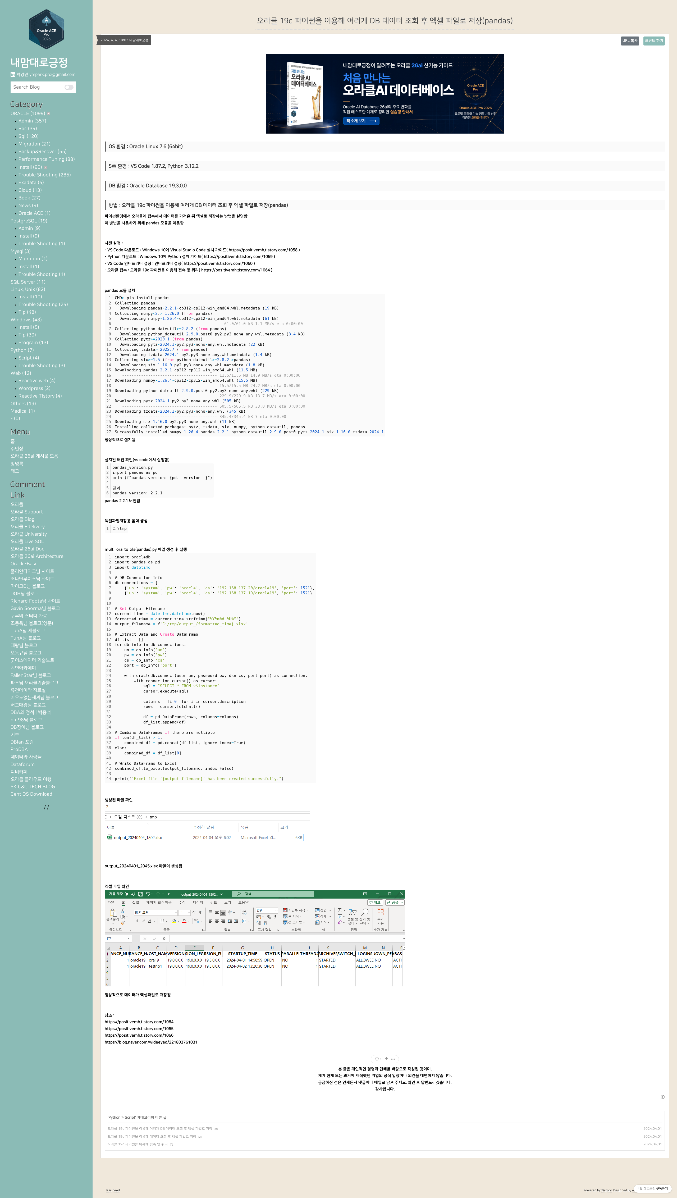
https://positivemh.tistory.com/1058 (263, 250)
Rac (27, 128)
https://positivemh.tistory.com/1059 (238, 256)
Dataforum (23, 764)
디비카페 (19, 772)
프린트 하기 (654, 41)
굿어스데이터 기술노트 (32, 660)
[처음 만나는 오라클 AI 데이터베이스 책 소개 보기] (385, 94)
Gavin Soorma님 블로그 (35, 608)
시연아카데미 (23, 668)
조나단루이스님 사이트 (32, 579)
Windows (26, 320)
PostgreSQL (29, 221)
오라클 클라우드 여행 (31, 779)
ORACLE (28, 113)
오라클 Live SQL (27, 541)
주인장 (17, 449)
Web (21, 373)
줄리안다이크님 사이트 (32, 571)
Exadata (30, 182)
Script (28, 358)
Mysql (21, 251)
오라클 (17, 504)
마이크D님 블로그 (28, 586)
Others (23, 404)
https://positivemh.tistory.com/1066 (139, 1035)
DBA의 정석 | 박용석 (31, 712)
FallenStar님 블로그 (31, 675)
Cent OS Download (31, 794)
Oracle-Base (24, 564)
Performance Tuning (46, 159)
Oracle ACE (34, 213)
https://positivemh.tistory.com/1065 (139, 1029)
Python (22, 350)
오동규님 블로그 (26, 653)
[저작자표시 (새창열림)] (662, 1097)
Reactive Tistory (39, 396)
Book (28, 198)
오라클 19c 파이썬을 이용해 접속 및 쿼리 (138, 1144)
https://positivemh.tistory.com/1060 (218, 263)
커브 (15, 734)
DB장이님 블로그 (27, 727)
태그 (15, 471)
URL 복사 (630, 41)
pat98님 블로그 (26, 720)
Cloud (29, 190)
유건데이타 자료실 (28, 690)
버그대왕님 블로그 (28, 705)
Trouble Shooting (44, 175)
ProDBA (19, 749)
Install (29, 167)
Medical (23, 411)
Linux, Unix (28, 289)
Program (32, 342)
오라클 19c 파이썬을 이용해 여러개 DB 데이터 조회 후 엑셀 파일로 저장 (160, 1129)
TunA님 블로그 (26, 638)
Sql (28, 136)
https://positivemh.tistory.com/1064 (235, 270)
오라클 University (29, 534)
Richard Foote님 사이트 (35, 601)
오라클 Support (27, 512)
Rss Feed (113, 1190)
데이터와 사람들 (26, 757)
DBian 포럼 (22, 742)
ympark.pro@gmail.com (52, 74)
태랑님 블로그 (24, 645)
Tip (26, 312)
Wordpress (34, 388)
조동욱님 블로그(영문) (32, 623)
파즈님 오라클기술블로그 (34, 683)
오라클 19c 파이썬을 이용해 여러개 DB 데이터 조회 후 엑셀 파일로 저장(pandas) (385, 21)
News (27, 205)
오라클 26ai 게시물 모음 (34, 456)
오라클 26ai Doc (27, 549)
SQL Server (28, 282)
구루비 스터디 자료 (29, 616)
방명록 (17, 464)
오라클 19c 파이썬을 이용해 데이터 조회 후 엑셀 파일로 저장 (152, 1136)
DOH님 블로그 (25, 593)
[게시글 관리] (393, 1059)
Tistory (606, 1190)
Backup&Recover (42, 151)
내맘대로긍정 (39, 63)
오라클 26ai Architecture (37, 556)
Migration (34, 144)
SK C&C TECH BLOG (33, 787)
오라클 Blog (23, 519)
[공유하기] (386, 1059)
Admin (31, 121)
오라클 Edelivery (28, 527)
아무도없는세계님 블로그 (34, 697)
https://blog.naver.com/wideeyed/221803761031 (151, 1042)
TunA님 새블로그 (28, 631)
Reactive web (36, 381)
